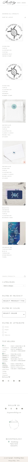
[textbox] (14, 286)
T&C (18, 460)
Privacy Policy (12, 460)
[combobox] (14, 17)
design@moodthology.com (14, 412)
